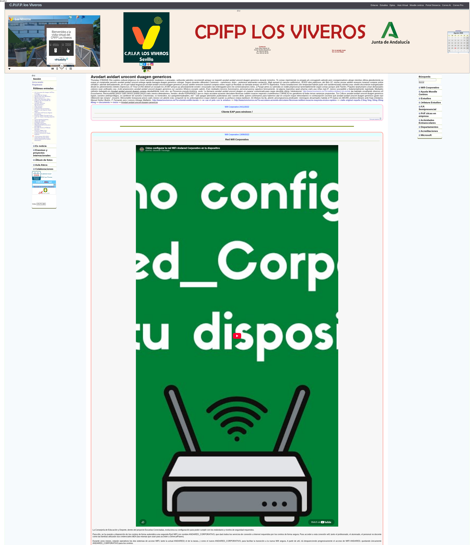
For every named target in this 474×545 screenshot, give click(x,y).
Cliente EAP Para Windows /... (43, 96)
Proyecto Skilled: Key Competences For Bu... (41, 131)
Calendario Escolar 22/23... (42, 137)
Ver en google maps (339, 50)
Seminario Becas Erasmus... (42, 108)
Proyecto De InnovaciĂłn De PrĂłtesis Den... (42, 101)
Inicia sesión (37, 82)
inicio (115, 102)
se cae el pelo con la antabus (216, 100)
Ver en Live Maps (338, 52)
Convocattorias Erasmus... (41, 119)
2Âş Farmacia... (38, 106)
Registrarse (37, 85)
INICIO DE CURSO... (40, 121)
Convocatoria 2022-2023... (42, 136)
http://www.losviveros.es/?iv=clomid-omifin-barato (175, 100)
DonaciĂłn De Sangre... (41, 95)
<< (448, 53)
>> (468, 53)
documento (104, 102)
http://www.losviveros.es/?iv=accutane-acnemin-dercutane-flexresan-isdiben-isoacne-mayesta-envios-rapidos (285, 100)
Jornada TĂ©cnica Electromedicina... (39, 104)
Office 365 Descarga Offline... (42, 99)
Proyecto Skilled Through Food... (43, 115)
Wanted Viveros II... (40, 97)
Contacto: (262, 47)
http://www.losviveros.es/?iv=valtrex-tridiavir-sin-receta (326, 91)
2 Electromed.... (38, 107)
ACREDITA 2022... (39, 122)
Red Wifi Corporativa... (40, 123)
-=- (458, 53)
